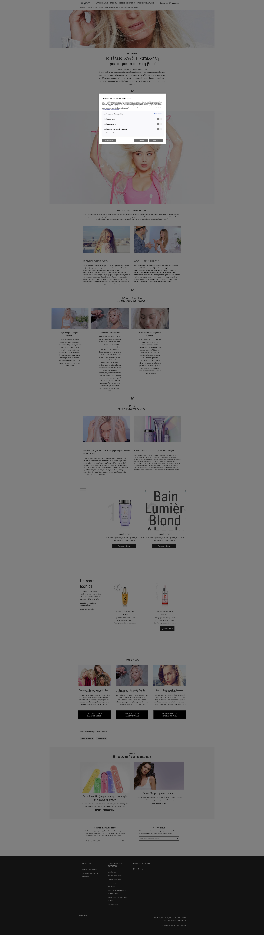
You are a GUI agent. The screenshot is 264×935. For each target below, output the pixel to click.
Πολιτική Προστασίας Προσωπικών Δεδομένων (111, 109)
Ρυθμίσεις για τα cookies (110, 132)
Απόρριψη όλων (141, 140)
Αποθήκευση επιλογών (109, 140)
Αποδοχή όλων (155, 140)
